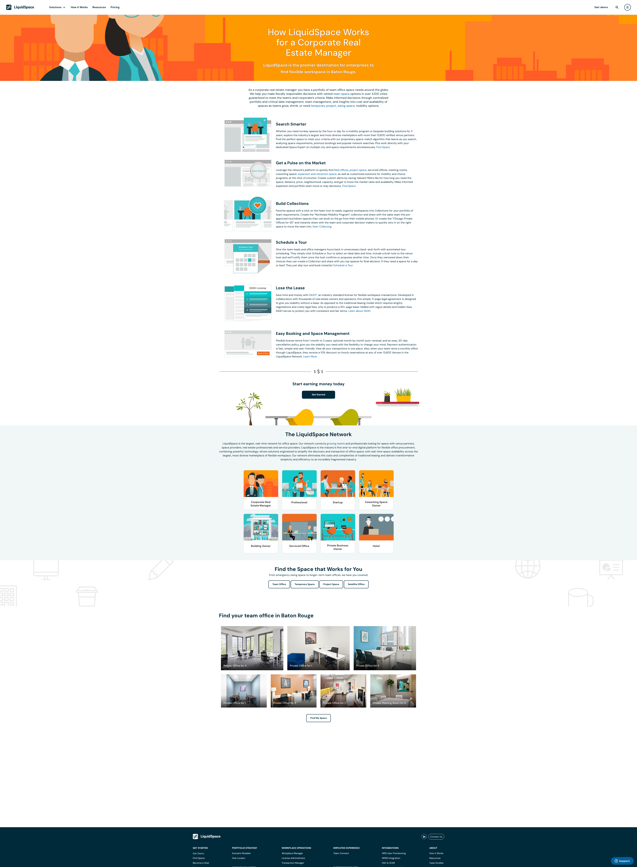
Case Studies (436, 863)
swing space (346, 106)
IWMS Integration (391, 858)
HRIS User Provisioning (394, 853)
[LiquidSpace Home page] (20, 7)
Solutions (55, 7)
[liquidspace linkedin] (424, 836)
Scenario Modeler (241, 853)
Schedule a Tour (343, 265)
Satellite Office (356, 584)
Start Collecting (322, 226)
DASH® (313, 295)
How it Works (79, 7)
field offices (341, 170)
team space (341, 94)
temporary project (323, 106)
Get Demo (198, 853)
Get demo (601, 7)
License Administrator (293, 858)
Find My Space (318, 718)
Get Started (318, 394)
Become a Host (201, 863)
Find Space (383, 147)
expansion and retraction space (317, 174)
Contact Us (436, 836)
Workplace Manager (292, 853)
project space (358, 170)
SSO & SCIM (388, 863)
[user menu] (627, 7)
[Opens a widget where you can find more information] (622, 861)
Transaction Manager (293, 863)
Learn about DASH (359, 311)
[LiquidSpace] (207, 836)
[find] (617, 7)
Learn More (310, 356)
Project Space (331, 584)
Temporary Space (305, 584)
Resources (99, 7)
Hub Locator (238, 858)
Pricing (115, 7)
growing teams (336, 443)
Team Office (279, 584)
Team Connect (341, 853)
